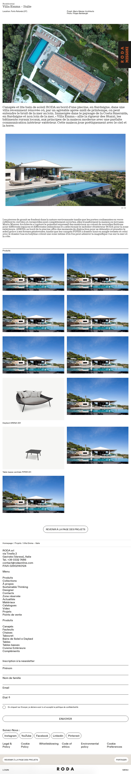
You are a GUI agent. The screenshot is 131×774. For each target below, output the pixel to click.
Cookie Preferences (114, 745)
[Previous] (34, 63)
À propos (8, 583)
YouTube (26, 736)
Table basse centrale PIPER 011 (17, 472)
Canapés (8, 626)
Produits (8, 577)
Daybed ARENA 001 (12, 423)
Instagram (10, 736)
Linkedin (58, 736)
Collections (10, 580)
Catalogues (10, 605)
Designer (8, 590)
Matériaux (9, 602)
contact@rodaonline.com (18, 563)
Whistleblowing (49, 743)
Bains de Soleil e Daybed (18, 638)
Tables (6, 641)
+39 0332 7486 (17, 560)
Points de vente (12, 614)
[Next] (97, 63)
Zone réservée (11, 596)
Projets (18, 543)
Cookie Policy (25, 745)
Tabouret (8, 635)
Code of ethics (67, 745)
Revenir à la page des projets (21, 760)
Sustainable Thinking (15, 587)
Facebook (42, 736)
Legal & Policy (7, 745)
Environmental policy (90, 745)
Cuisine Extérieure (14, 648)
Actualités (9, 599)
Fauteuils (8, 629)
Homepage (8, 543)
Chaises (7, 632)
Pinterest (73, 736)
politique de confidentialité (67, 707)
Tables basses (11, 645)
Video (6, 608)
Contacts (8, 593)
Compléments (11, 651)
